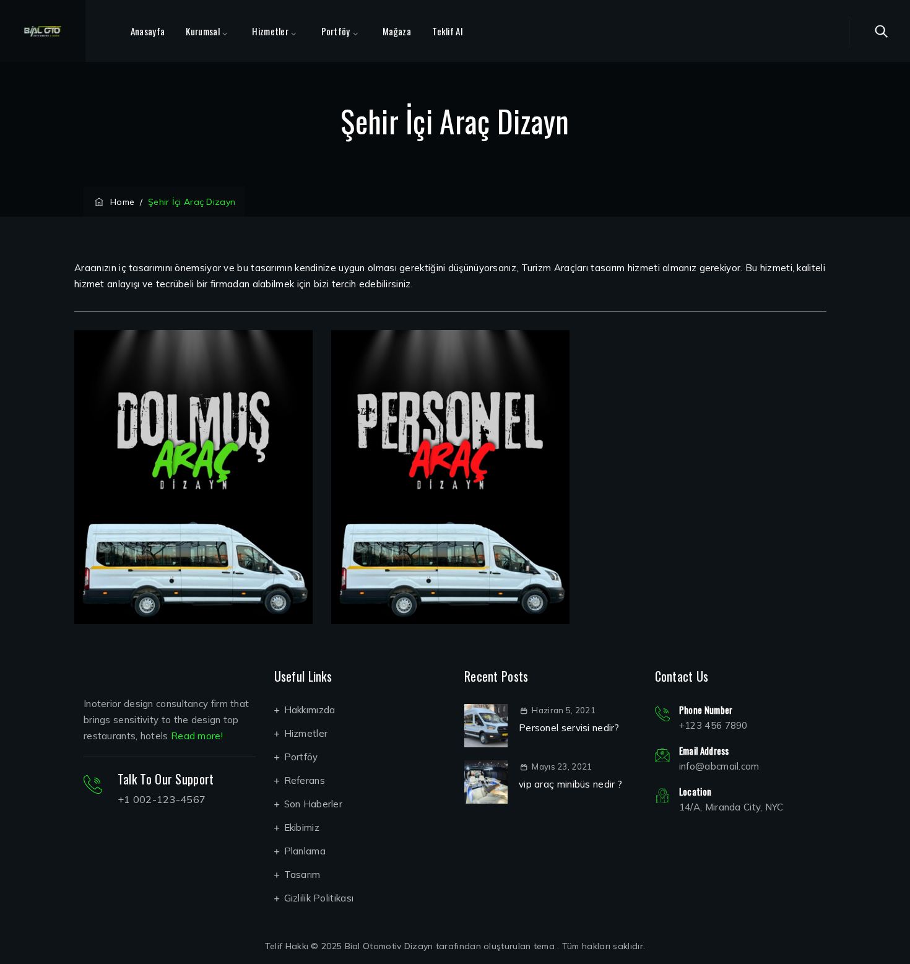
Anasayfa (148, 31)
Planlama (305, 851)
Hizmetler (270, 31)
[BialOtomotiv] (43, 31)
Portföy (335, 31)
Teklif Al (447, 31)
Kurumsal (202, 31)
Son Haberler (313, 804)
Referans (304, 780)
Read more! (197, 736)
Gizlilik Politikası (319, 898)
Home (119, 201)
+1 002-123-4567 (162, 799)
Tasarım (302, 874)
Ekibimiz (301, 827)
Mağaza (397, 31)
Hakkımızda (310, 710)
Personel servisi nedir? (569, 728)
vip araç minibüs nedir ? (570, 784)
